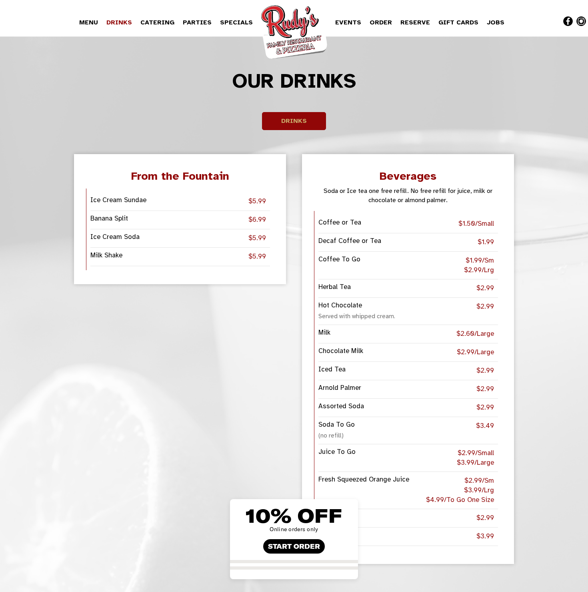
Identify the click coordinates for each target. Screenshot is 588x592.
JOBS (495, 22)
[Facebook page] (568, 21)
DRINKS (120, 22)
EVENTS (349, 22)
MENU (89, 22)
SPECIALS (236, 22)
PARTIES (198, 22)
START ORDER (294, 546)
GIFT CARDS (459, 22)
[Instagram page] (581, 21)
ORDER (382, 22)
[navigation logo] (294, 30)
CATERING (158, 22)
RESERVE (416, 22)
